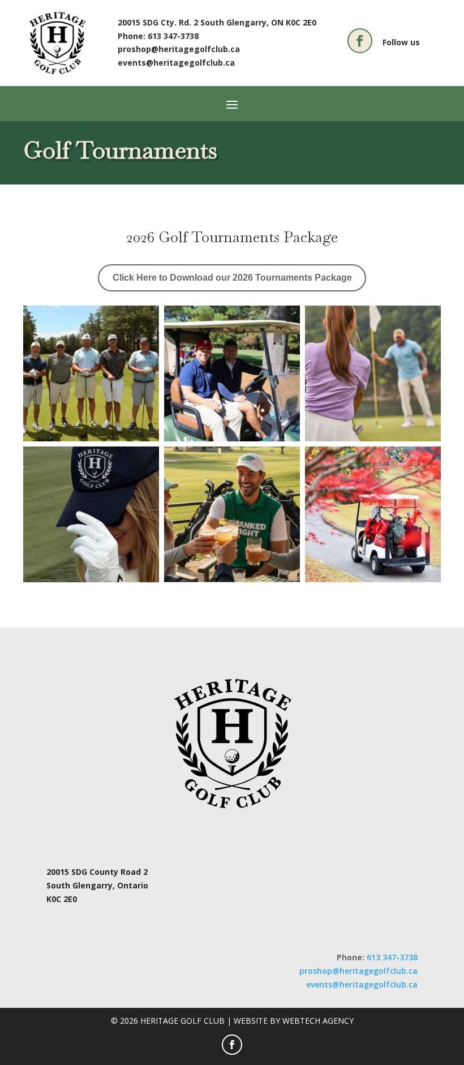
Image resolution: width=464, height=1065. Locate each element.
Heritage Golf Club (183, 1020)
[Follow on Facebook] (359, 40)
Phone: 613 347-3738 (158, 36)
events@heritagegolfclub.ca (176, 62)
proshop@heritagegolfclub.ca (179, 49)
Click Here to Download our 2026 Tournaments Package (232, 277)
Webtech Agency (318, 1020)
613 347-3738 (392, 957)
